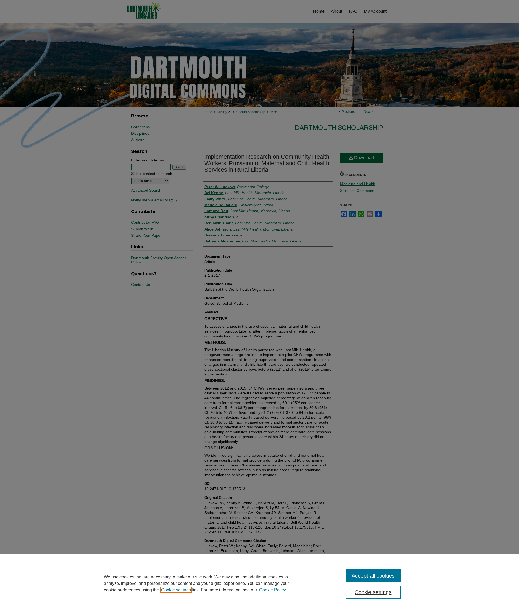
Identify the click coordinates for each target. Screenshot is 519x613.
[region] (259, 583)
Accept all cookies (373, 576)
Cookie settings (176, 590)
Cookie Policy (272, 590)
